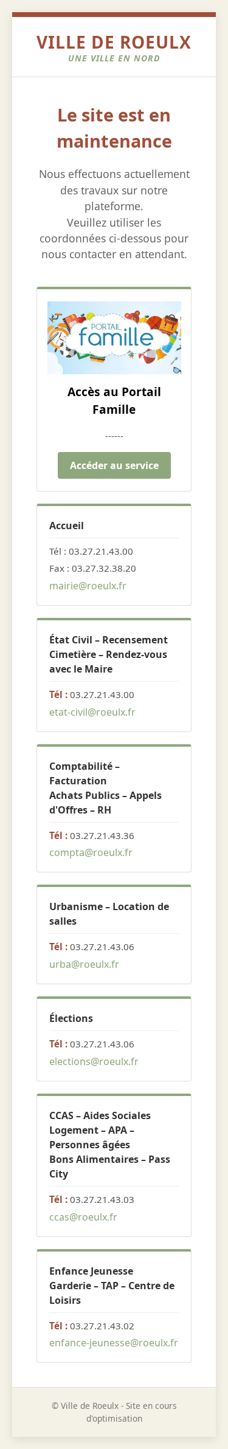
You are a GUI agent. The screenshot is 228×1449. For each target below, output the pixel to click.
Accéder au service (114, 465)
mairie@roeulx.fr (87, 585)
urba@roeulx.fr (84, 964)
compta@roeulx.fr (91, 852)
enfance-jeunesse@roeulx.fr (113, 1342)
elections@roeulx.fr (94, 1061)
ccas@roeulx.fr (83, 1217)
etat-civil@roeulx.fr (92, 712)
